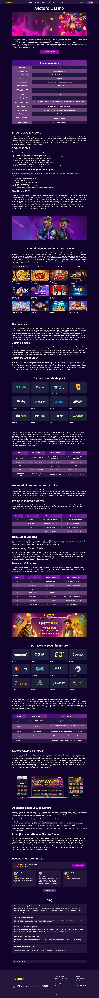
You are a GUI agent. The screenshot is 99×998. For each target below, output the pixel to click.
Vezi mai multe (49, 890)
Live (39, 266)
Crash (57, 266)
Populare (20, 266)
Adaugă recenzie (78, 865)
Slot (77, 266)
